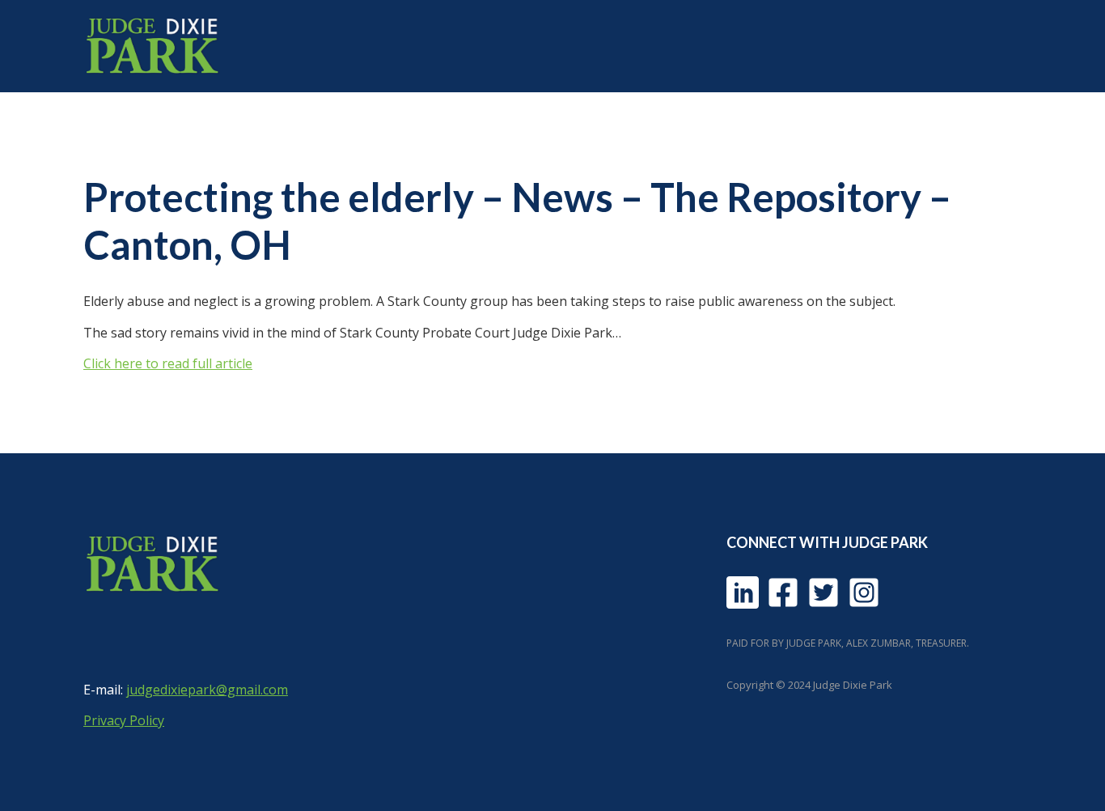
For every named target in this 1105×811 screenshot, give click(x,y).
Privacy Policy (123, 720)
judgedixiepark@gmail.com (207, 689)
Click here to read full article (167, 363)
